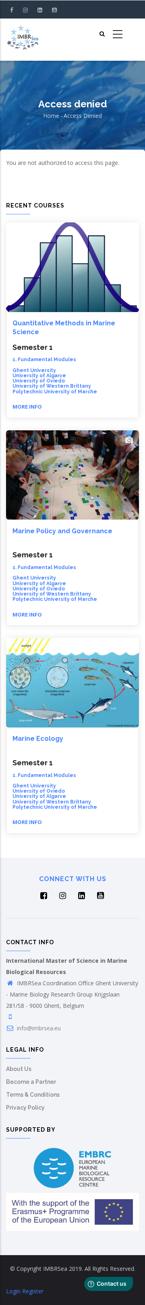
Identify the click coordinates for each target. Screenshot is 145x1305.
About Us (18, 1069)
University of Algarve (39, 375)
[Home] (22, 34)
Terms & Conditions (33, 1094)
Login (13, 1291)
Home (51, 115)
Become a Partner (31, 1082)
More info (27, 406)
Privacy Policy (25, 1107)
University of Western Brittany (51, 386)
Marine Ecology (37, 738)
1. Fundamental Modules (44, 359)
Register (33, 1291)
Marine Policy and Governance (62, 531)
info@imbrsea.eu (38, 1028)
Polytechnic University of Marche (54, 392)
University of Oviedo (38, 381)
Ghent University (34, 370)
